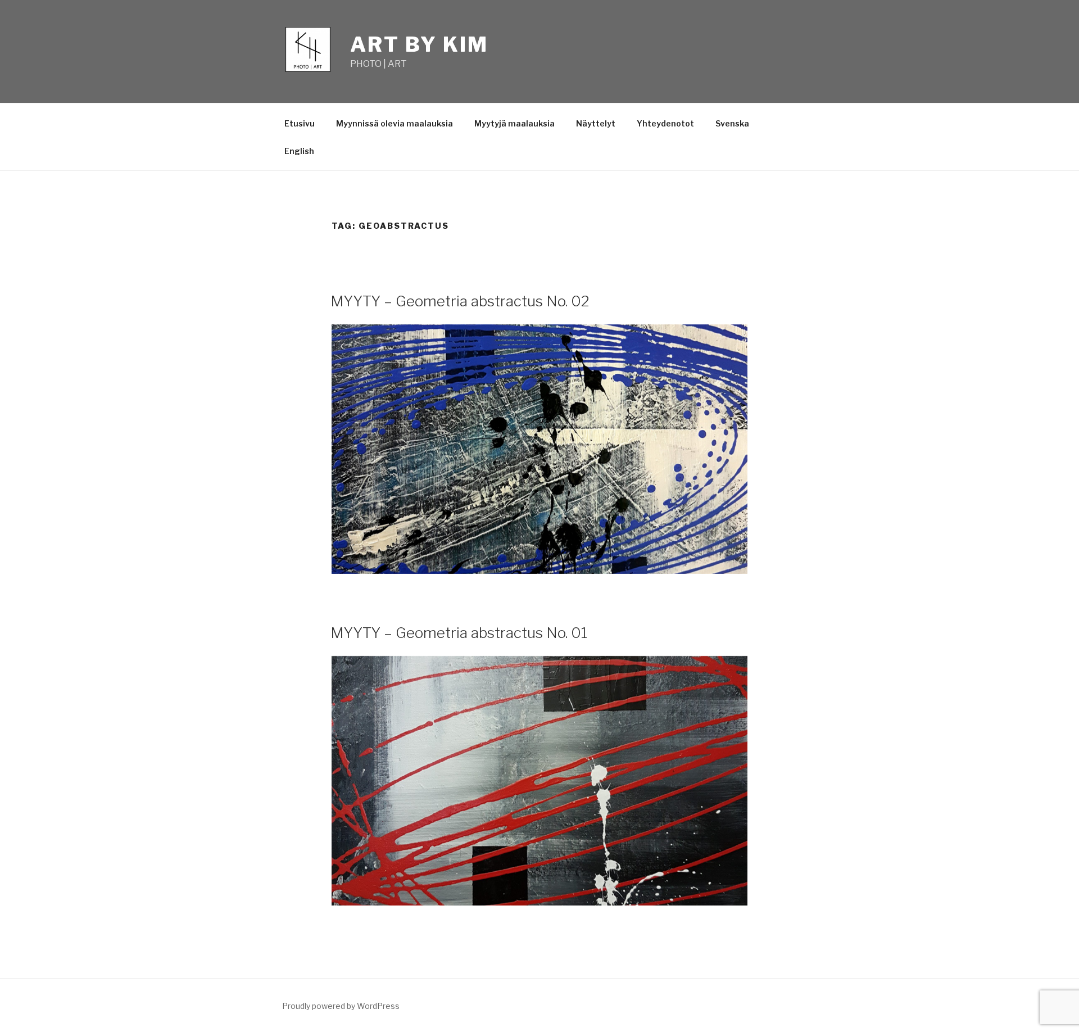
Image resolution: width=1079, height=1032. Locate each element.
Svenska (732, 123)
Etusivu (299, 123)
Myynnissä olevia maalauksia (394, 123)
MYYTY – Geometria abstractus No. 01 (458, 632)
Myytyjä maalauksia (514, 123)
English (299, 151)
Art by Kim (419, 44)
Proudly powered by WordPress (341, 1006)
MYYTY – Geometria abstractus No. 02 (460, 301)
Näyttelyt (595, 123)
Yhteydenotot (665, 123)
